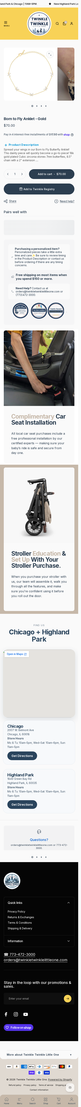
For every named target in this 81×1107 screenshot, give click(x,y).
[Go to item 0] (32, 106)
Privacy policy (30, 1085)
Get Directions (22, 756)
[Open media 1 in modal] (50, 54)
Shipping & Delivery (20, 928)
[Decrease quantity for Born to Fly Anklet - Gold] (8, 174)
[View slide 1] (32, 857)
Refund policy (15, 1085)
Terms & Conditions (20, 922)
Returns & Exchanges (21, 917)
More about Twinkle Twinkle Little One (39, 1054)
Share (12, 201)
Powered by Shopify (60, 1079)
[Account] (71, 23)
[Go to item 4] (46, 106)
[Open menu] (6, 22)
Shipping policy (62, 1085)
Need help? (67, 201)
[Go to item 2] (37, 106)
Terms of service (46, 1085)
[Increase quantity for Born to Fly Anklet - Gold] (22, 174)
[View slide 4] (46, 857)
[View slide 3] (41, 857)
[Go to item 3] (41, 106)
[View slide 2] (37, 857)
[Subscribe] (67, 998)
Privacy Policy (16, 911)
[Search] (57, 23)
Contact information (39, 1090)
